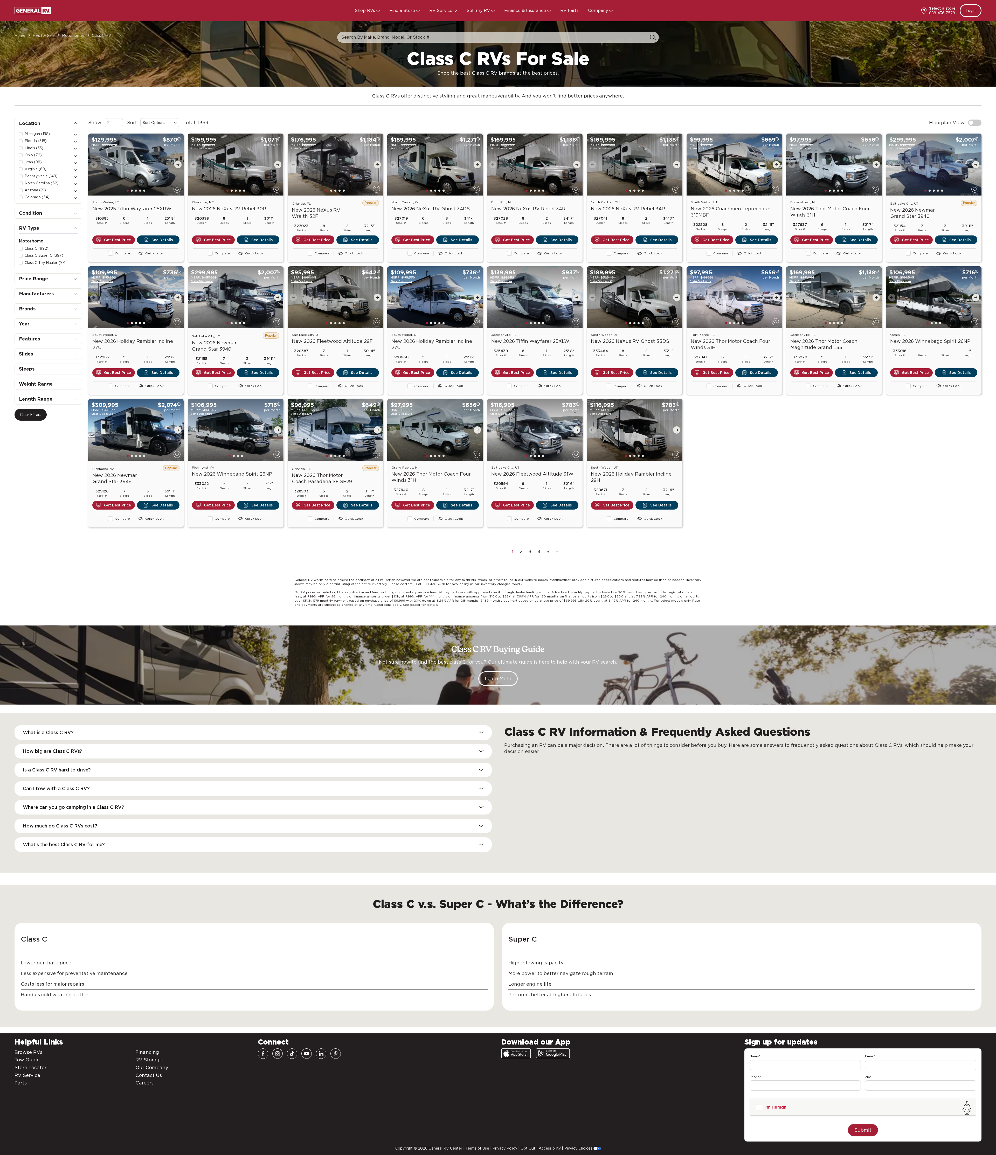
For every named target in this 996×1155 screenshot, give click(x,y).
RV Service (441, 10)
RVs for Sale (44, 35)
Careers (144, 1083)
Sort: (132, 122)
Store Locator (30, 1067)
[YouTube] (306, 1053)
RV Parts (569, 10)
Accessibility (550, 1148)
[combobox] (114, 122)
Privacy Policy (505, 1148)
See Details (162, 240)
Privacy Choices (578, 1148)
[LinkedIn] (321, 1053)
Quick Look (154, 253)
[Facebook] (263, 1053)
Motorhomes (73, 35)
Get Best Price (117, 240)
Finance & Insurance (525, 10)
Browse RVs (28, 1052)
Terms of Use (477, 1148)
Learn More (498, 678)
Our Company (151, 1067)
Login (971, 11)
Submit (863, 1130)
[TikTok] (292, 1053)
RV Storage (148, 1059)
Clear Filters (30, 415)
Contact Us (148, 1075)
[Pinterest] (335, 1053)
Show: (95, 122)
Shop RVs (365, 10)
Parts (21, 1083)
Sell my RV (479, 10)
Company (598, 10)
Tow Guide (27, 1059)
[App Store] (516, 1053)
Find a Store (402, 10)
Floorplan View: (947, 122)
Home (20, 35)
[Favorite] (177, 189)
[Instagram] (277, 1053)
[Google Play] (553, 1053)
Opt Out (528, 1148)
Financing (147, 1052)
